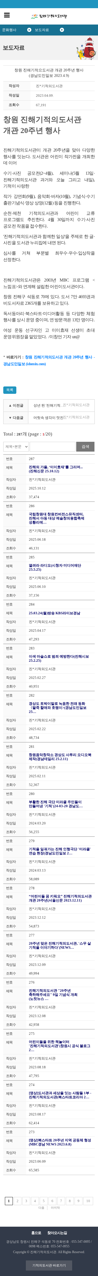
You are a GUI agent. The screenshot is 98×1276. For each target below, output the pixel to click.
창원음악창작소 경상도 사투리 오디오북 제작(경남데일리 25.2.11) (60, 757)
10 (88, 1201)
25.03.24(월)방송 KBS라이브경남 (54, 613)
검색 (85, 447)
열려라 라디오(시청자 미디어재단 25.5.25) (55, 567)
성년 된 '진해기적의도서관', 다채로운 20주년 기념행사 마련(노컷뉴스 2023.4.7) (51, 405)
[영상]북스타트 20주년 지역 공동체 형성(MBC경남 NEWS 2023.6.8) (60, 1142)
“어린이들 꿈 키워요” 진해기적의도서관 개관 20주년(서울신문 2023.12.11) (60, 898)
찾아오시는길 (57, 1233)
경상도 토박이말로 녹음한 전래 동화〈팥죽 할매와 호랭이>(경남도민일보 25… (58, 708)
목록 (9, 390)
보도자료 (42, 30)
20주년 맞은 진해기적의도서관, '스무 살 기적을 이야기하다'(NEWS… (60, 945)
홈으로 (36, 1233)
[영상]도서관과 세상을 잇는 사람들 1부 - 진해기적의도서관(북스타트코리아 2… (60, 1095)
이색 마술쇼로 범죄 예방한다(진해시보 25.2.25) (59, 658)
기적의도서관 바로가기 (49, 1265)
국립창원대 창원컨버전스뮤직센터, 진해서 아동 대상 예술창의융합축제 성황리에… (56, 518)
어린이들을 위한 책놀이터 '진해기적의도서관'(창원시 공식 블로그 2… (59, 1046)
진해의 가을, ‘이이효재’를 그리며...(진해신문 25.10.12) (56, 469)
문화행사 (9, 30)
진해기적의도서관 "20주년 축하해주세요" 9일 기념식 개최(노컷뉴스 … (53, 994)
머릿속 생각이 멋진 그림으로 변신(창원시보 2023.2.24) (51, 418)
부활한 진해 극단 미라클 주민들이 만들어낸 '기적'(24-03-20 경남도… (56, 804)
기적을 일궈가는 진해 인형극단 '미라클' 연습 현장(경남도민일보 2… (60, 851)
